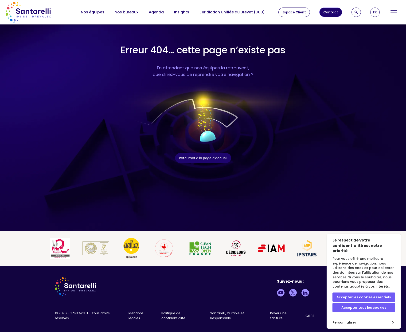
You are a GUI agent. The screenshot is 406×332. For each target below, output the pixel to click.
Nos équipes (92, 12)
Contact (330, 12)
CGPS (309, 315)
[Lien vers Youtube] (281, 292)
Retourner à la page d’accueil (203, 158)
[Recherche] (356, 12)
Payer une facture (278, 315)
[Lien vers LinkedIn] (305, 292)
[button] (375, 12)
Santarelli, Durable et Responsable (227, 315)
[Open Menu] (393, 12)
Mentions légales (136, 315)
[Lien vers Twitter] (293, 292)
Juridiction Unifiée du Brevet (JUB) (232, 12)
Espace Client (294, 12)
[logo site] (28, 12)
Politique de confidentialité (173, 315)
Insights (181, 12)
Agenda (156, 12)
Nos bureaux (126, 12)
